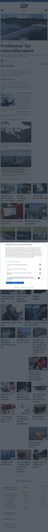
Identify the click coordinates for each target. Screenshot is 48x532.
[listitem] (24, 262)
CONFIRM (15, 282)
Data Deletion (17, 287)
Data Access (24, 287)
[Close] (45, 245)
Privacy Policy (31, 287)
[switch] (39, 264)
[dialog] (24, 266)
